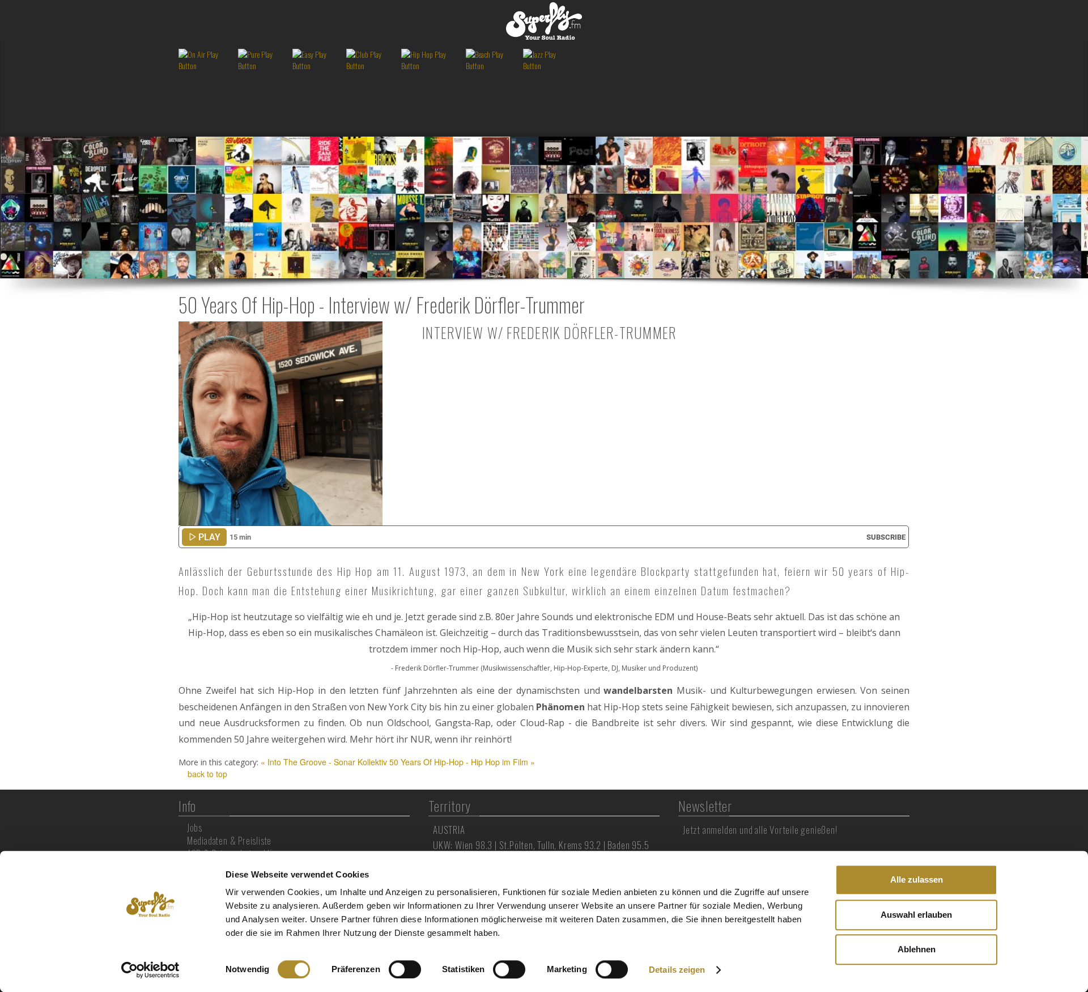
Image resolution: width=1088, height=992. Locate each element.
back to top (206, 773)
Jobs (194, 827)
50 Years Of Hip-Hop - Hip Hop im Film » (462, 762)
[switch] (405, 969)
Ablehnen (917, 949)
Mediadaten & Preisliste (229, 840)
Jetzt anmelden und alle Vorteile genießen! (760, 830)
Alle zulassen (916, 879)
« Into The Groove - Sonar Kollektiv (324, 762)
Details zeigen (677, 969)
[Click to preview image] (280, 422)
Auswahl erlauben (916, 914)
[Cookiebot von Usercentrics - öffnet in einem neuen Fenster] (150, 969)
